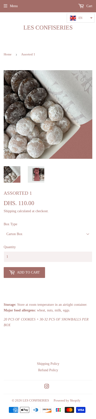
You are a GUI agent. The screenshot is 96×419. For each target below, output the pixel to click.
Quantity (10, 247)
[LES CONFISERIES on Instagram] (46, 387)
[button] (81, 18)
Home (8, 54)
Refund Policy (48, 370)
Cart (88, 6)
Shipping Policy (48, 364)
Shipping (10, 211)
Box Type (10, 224)
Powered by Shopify (67, 400)
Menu (14, 6)
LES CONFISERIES (48, 27)
